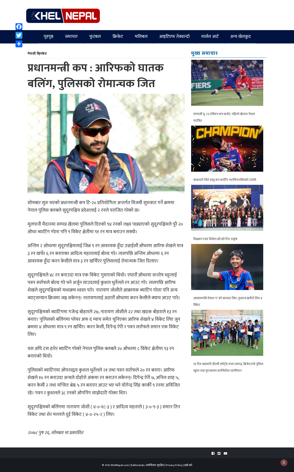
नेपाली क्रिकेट (37, 53)
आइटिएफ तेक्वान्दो (174, 36)
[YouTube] (225, 453)
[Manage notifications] (283, 462)
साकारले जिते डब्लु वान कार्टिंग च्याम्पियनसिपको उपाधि (224, 180)
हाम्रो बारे (188, 465)
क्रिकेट (118, 36)
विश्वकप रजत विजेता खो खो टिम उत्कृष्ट (215, 239)
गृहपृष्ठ (48, 36)
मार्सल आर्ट (210, 36)
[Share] (19, 44)
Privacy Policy (174, 465)
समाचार (71, 36)
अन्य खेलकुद (240, 36)
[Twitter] (19, 35)
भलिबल (141, 36)
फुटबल (95, 36)
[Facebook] (19, 26)
